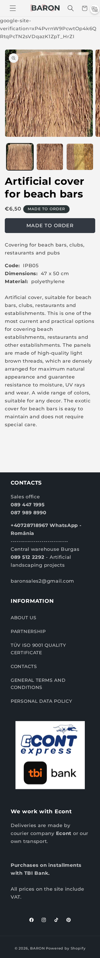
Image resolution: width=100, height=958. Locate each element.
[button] (13, 8)
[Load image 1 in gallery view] (19, 156)
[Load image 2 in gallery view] (50, 156)
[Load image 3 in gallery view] (79, 156)
